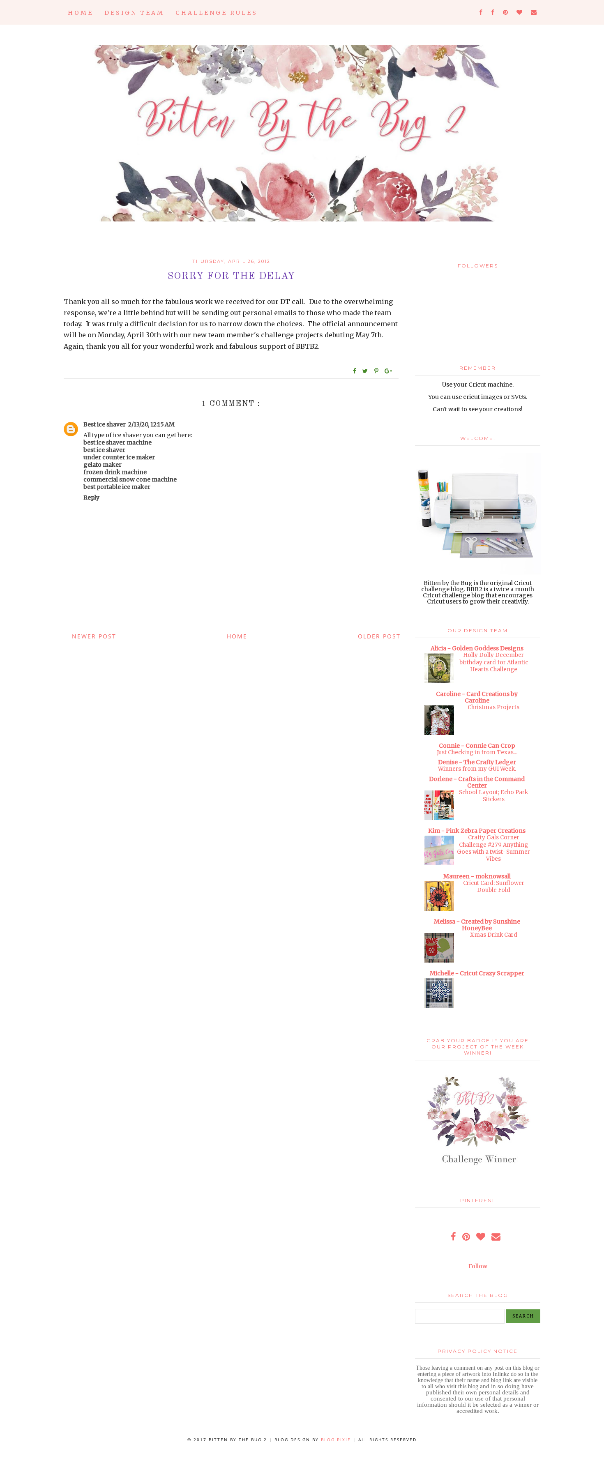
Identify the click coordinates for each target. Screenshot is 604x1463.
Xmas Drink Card (493, 934)
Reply (91, 497)
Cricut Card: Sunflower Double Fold (493, 887)
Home (80, 12)
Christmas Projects (493, 707)
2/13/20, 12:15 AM (151, 424)
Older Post (379, 636)
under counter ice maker (119, 457)
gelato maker (102, 464)
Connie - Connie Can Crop (477, 745)
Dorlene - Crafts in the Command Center (477, 782)
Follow (477, 1266)
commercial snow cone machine (130, 479)
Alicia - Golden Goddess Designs (477, 648)
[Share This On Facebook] (355, 371)
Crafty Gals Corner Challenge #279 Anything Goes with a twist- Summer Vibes (493, 848)
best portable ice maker (116, 487)
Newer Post (94, 636)
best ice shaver (104, 450)
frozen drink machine (115, 472)
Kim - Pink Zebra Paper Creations (477, 830)
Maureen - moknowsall (477, 876)
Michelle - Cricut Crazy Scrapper (477, 973)
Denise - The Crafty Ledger (477, 762)
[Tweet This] (366, 371)
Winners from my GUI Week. (477, 768)
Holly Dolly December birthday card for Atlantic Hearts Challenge (493, 662)
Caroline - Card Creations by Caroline (477, 697)
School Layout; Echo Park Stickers (493, 796)
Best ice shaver (104, 424)
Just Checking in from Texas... (477, 752)
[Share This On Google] (388, 371)
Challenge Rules (216, 12)
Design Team (134, 12)
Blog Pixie (336, 1439)
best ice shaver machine (117, 442)
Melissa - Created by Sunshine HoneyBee (477, 925)
